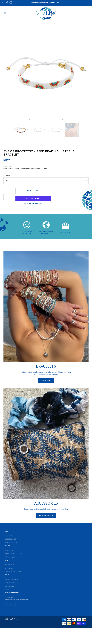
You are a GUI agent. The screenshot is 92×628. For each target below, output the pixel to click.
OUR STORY (9, 550)
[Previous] (31, 119)
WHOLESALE (10, 557)
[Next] (61, 119)
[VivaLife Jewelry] (46, 13)
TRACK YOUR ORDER (13, 571)
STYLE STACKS (11, 542)
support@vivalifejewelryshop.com (16, 599)
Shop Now (46, 380)
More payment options (33, 203)
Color (6, 175)
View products (46, 515)
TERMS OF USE (11, 583)
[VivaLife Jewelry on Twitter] (3, 3)
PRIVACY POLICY (11, 579)
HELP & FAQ (9, 565)
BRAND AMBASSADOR (14, 554)
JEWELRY (8, 536)
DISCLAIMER (9, 586)
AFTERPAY (9, 568)
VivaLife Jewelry (13, 619)
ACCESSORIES (10, 539)
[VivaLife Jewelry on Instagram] (10, 3)
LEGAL (7, 589)
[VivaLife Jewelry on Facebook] (7, 3)
